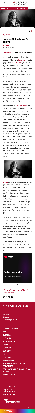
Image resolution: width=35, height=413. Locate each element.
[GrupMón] (17, 411)
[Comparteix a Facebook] (6, 297)
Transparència (10, 360)
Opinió (6, 344)
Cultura (8, 35)
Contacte (6, 317)
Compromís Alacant (20, 290)
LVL (4, 354)
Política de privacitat (10, 320)
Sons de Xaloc (8, 53)
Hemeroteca (9, 375)
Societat (7, 351)
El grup (5, 182)
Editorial (7, 357)
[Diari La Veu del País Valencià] (14, 5)
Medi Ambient (9, 341)
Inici (5, 332)
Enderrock (22, 60)
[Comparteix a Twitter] (4, 297)
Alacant (7, 290)
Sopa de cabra (9, 293)
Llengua (7, 338)
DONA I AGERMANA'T (20, 8)
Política (7, 348)
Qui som (6, 314)
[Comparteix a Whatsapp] (9, 297)
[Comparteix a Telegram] (12, 297)
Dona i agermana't (12, 328)
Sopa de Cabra (16, 63)
